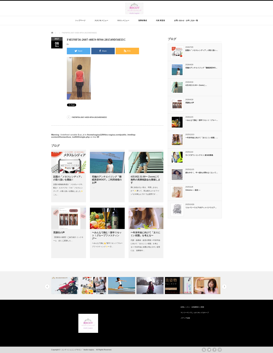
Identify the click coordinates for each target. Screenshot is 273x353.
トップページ (80, 20)
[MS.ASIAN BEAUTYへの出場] (65, 285)
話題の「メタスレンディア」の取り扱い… (201, 50)
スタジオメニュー (101, 20)
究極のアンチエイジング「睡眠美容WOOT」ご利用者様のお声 (107, 179)
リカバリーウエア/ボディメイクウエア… (201, 208)
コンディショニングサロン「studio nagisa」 (78, 350)
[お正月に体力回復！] (207, 285)
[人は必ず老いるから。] (150, 285)
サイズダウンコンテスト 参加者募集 (199, 155)
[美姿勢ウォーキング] (179, 285)
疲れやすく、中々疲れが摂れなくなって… (201, 173)
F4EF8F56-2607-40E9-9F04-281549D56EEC (89, 117)
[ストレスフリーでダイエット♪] (93, 285)
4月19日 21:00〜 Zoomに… (196, 85)
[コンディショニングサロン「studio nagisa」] (134, 13)
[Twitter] (209, 350)
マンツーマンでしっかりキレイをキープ (195, 312)
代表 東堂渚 (160, 20)
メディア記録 (185, 318)
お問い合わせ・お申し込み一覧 (186, 20)
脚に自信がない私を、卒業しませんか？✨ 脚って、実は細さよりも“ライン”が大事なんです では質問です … (145, 190)
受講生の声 (59, 232)
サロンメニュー (123, 20)
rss (204, 350)
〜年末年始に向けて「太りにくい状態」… (201, 138)
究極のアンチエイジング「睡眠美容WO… (201, 68)
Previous (47, 286)
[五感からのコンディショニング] (122, 285)
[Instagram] (220, 350)
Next (224, 286)
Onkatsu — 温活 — (192, 190)
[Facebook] (214, 350)
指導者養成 (142, 20)
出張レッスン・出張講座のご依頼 (192, 307)
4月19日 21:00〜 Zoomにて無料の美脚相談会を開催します (145, 179)
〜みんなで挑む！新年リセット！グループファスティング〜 (107, 235)
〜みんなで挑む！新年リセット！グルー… (201, 120)
